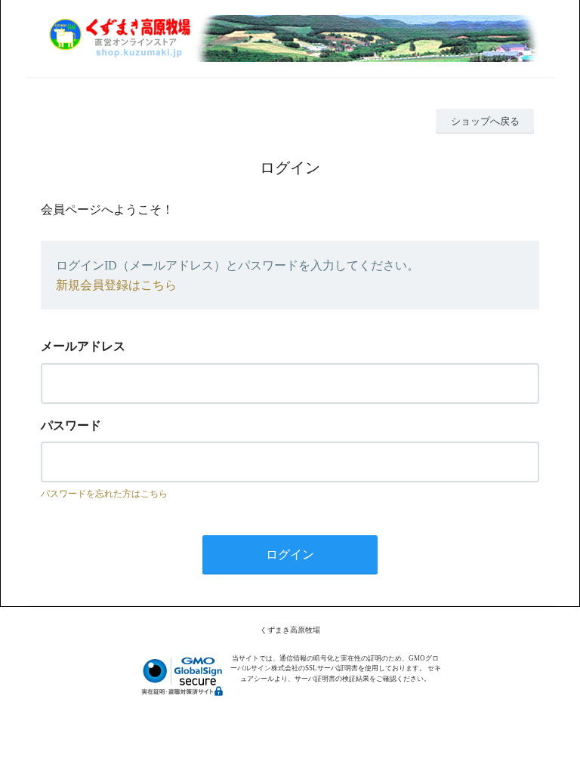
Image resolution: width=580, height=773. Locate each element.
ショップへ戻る (485, 121)
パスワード (71, 425)
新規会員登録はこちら (116, 285)
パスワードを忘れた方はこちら (104, 493)
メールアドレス (83, 346)
